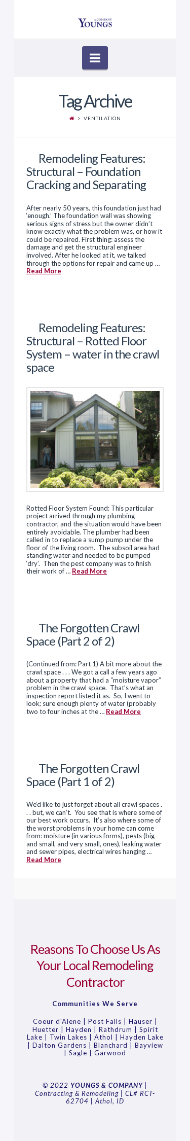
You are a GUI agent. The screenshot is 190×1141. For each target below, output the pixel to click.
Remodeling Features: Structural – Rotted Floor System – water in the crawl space (92, 347)
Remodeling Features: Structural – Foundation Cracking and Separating (86, 171)
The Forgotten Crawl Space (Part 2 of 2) (82, 634)
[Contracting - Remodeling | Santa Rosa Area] (95, 19)
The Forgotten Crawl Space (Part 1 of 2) (82, 775)
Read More (43, 271)
